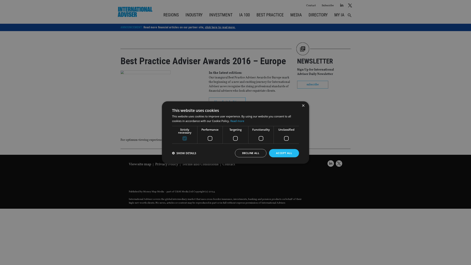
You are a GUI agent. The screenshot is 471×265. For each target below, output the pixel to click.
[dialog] (235, 132)
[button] (184, 153)
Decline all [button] (250, 153)
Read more (237, 121)
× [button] (303, 105)
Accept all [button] (284, 153)
